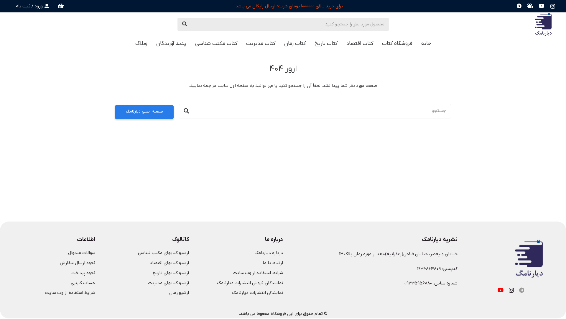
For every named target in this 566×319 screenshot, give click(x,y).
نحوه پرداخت (83, 273)
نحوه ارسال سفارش (77, 263)
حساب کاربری (83, 283)
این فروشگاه (282, 314)
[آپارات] (530, 6)
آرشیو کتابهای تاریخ (171, 273)
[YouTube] (541, 6)
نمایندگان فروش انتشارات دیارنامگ (250, 283)
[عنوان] (521, 290)
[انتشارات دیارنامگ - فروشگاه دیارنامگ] (543, 24)
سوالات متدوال (81, 253)
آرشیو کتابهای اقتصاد (169, 263)
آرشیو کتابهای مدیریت (168, 283)
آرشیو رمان (179, 293)
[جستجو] (184, 24)
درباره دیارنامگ (268, 253)
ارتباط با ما (273, 263)
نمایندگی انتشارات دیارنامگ (257, 293)
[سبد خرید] (61, 6)
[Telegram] (519, 6)
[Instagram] (552, 6)
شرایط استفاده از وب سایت (258, 273)
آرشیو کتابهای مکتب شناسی (163, 253)
